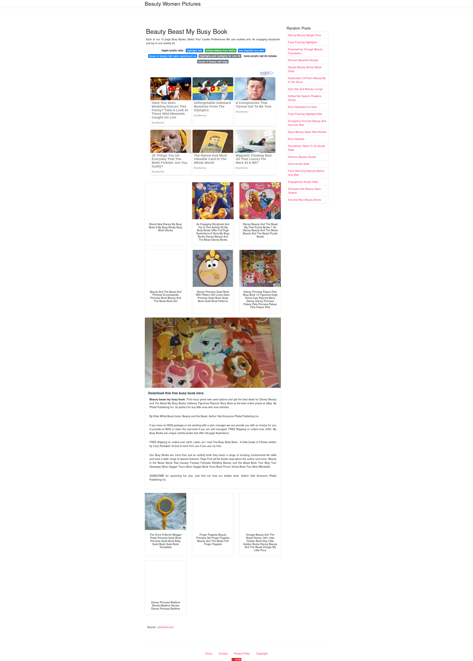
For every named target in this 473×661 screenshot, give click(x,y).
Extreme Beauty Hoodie (302, 157)
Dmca (208, 653)
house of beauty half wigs (213, 61)
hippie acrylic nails (172, 50)
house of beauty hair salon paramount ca (172, 56)
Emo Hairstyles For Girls (302, 107)
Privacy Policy (242, 653)
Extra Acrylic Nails (298, 164)
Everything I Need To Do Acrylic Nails (306, 148)
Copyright (262, 653)
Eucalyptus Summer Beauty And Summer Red (307, 123)
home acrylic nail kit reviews (260, 56)
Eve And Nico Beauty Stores (304, 199)
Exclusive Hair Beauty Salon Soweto (304, 190)
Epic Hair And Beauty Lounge (305, 89)
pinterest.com (166, 627)
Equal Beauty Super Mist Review (307, 132)
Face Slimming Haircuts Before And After (306, 173)
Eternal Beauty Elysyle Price (304, 35)
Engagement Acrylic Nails (303, 182)
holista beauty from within (221, 50)
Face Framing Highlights (302, 42)
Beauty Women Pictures (173, 3)
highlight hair (194, 50)
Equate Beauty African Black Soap (304, 69)
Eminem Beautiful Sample (303, 60)
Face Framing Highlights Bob (305, 114)
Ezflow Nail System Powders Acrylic (304, 98)
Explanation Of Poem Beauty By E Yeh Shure (307, 80)
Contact (223, 653)
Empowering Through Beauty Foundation (305, 51)
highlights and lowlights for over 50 (220, 56)
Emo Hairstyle (296, 139)
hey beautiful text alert (251, 50)
